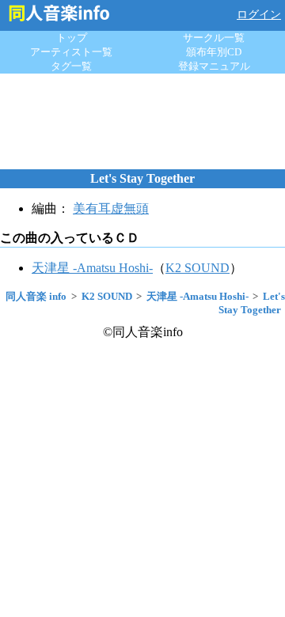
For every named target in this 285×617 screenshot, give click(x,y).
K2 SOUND (197, 267)
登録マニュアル (214, 66)
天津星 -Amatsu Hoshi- (92, 267)
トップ (71, 38)
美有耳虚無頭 (111, 208)
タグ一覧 (71, 66)
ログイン (259, 15)
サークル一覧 (214, 38)
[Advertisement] (142, 121)
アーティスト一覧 (71, 52)
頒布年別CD (213, 52)
